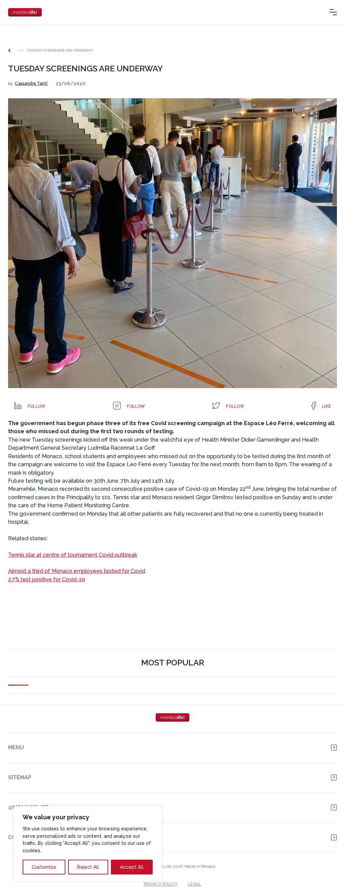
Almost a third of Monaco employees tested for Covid (76, 571)
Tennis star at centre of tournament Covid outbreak (72, 555)
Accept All (132, 867)
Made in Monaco (200, 866)
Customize (44, 867)
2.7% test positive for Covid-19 (46, 579)
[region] (87, 844)
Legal (194, 884)
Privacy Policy (160, 884)
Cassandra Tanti (31, 83)
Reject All (88, 867)
